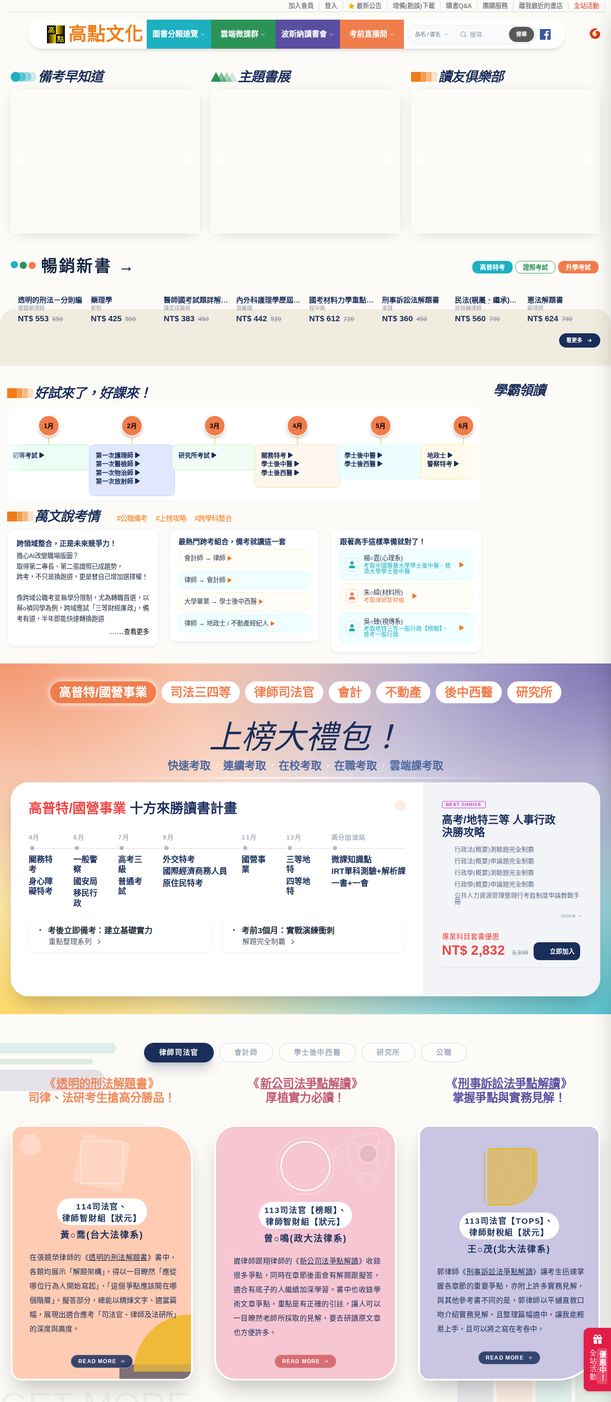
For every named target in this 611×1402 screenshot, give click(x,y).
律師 (219, 558)
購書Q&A (458, 5)
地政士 (437, 455)
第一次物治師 (115, 472)
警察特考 (440, 463)
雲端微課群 (240, 34)
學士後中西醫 (238, 601)
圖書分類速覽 (175, 34)
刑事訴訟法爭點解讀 (509, 1083)
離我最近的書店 (541, 5)
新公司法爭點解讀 (305, 1083)
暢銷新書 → (88, 266)
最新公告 (368, 5)
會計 (350, 692)
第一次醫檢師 (115, 463)
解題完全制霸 (263, 950)
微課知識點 (351, 868)
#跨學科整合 (213, 518)
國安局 (85, 890)
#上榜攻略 (171, 518)
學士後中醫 (277, 463)
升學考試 (578, 267)
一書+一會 (350, 892)
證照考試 (535, 267)
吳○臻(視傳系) (406, 628)
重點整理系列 (70, 950)
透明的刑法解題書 (101, 1083)
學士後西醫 (277, 472)
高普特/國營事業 (103, 692)
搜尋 (521, 34)
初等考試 (26, 455)
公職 (444, 1052)
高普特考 (492, 267)
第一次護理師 (115, 455)
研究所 (534, 692)
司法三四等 (200, 692)
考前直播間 (368, 34)
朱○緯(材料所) (384, 596)
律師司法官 (284, 692)
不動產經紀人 (249, 623)
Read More (97, 1361)
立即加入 (562, 951)
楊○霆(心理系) (407, 564)
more (568, 915)
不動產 (403, 692)
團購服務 (495, 5)
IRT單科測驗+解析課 (368, 880)
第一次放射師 (115, 481)
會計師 (193, 558)
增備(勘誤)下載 (414, 5)
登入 (331, 5)
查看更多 (136, 631)
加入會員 (301, 5)
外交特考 (179, 868)
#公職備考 (132, 518)
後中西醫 (469, 692)
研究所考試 (195, 455)
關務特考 (274, 455)
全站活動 (586, 5)
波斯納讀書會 (304, 34)
